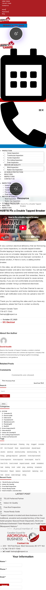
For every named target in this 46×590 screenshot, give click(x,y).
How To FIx (4, 463)
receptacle (38, 467)
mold (13, 467)
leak (2, 467)
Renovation (4, 471)
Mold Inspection (12, 167)
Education (5, 430)
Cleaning (21, 444)
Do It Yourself (9, 448)
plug (23, 467)
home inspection (6, 459)
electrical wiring (32, 452)
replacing (35, 471)
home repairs (29, 459)
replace (18, 471)
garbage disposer (12, 456)
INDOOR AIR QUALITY (12, 165)
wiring (24, 475)
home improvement (34, 456)
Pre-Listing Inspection (14, 160)
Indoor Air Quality (8, 432)
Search (5, 396)
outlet (18, 467)
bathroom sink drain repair (9, 444)
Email (3, 577)
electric (3, 452)
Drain (16, 448)
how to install (14, 463)
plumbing (30, 467)
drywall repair (36, 448)
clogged (33, 444)
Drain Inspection (7, 428)
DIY (4, 322)
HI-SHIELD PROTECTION (10, 203)
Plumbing (7, 424)
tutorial (7, 475)
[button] (41, 110)
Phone (3, 569)
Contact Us (23, 543)
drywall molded (25, 448)
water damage (15, 475)
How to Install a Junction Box (11, 490)
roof (41, 471)
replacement (26, 471)
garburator (22, 456)
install (33, 463)
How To (37, 459)
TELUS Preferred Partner (10, 482)
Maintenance (8, 422)
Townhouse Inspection (15, 155)
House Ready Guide (8, 488)
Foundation (7, 420)
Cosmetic (7, 413)
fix (39, 452)
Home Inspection (13, 153)
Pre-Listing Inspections (10, 434)
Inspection (7, 151)
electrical (10, 452)
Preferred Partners (8, 437)
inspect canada (24, 463)
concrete (41, 444)
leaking (7, 467)
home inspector (18, 459)
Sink (2, 475)
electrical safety (20, 452)
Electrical (11, 322)
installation (40, 463)
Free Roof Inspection (9, 486)
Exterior (6, 417)
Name (3, 561)
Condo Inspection (13, 158)
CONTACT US (9, 179)
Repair (12, 471)
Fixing (2, 456)
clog (27, 444)
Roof (5, 426)
